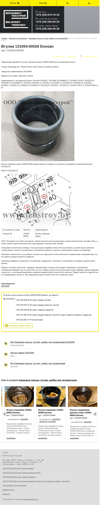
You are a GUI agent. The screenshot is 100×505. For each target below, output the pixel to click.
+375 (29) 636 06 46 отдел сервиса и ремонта (34, 310)
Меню (42, 3)
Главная (4, 38)
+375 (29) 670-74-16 (47, 14)
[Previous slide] (5, 414)
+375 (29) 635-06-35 (47, 21)
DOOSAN (5, 286)
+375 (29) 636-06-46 (47, 28)
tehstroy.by (6, 494)
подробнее (10, 438)
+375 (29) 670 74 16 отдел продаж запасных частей (37, 305)
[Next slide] (95, 414)
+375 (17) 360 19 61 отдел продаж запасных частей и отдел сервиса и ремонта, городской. (54, 315)
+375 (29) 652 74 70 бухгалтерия (29, 320)
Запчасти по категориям (18, 38)
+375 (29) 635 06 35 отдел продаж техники (33, 300)
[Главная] (16, 19)
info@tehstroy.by (8, 490)
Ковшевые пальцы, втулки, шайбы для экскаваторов (48, 38)
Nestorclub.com (32, 499)
